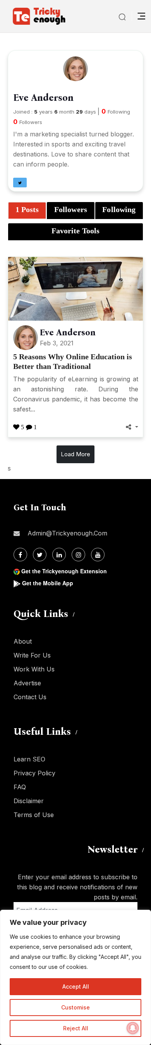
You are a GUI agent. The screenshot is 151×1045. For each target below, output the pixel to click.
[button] (20, 182)
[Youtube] (98, 554)
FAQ (20, 787)
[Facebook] (20, 554)
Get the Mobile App (47, 583)
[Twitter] (39, 554)
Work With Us (34, 669)
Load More (75, 454)
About (23, 641)
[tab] (27, 210)
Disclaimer (29, 801)
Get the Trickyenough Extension (64, 571)
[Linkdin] (59, 554)
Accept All (75, 986)
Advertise (27, 683)
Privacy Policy (34, 773)
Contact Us (30, 697)
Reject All (75, 1028)
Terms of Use (34, 815)
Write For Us (32, 655)
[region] (75, 977)
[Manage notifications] (133, 1028)
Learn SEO (29, 759)
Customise (75, 1007)
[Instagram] (78, 554)
